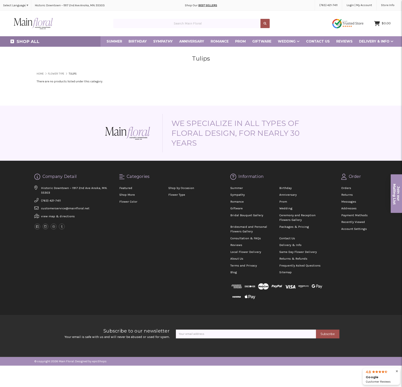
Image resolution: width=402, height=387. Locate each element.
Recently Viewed (353, 222)
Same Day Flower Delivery (298, 252)
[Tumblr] (62, 226)
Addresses (349, 208)
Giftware (261, 41)
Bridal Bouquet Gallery (246, 215)
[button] (396, 193)
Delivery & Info (374, 41)
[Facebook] (37, 226)
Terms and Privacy (243, 265)
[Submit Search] (265, 23)
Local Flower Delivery (245, 252)
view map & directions (58, 216)
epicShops (99, 361)
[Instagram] (45, 226)
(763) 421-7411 (328, 5)
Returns (347, 195)
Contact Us (318, 41)
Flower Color (128, 201)
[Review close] (397, 371)
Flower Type (176, 195)
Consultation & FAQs (245, 238)
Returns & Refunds (293, 258)
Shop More (127, 195)
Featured (125, 188)
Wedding (287, 41)
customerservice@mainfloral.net (65, 208)
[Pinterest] (54, 226)
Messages (348, 201)
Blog (233, 272)
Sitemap (285, 272)
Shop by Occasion (181, 188)
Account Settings (354, 229)
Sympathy (163, 41)
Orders (346, 188)
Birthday (138, 41)
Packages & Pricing (294, 227)
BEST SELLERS (207, 5)
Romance (220, 41)
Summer (114, 41)
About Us (236, 258)
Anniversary (191, 41)
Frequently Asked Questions (300, 265)
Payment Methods (354, 215)
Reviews (344, 41)
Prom (240, 41)
